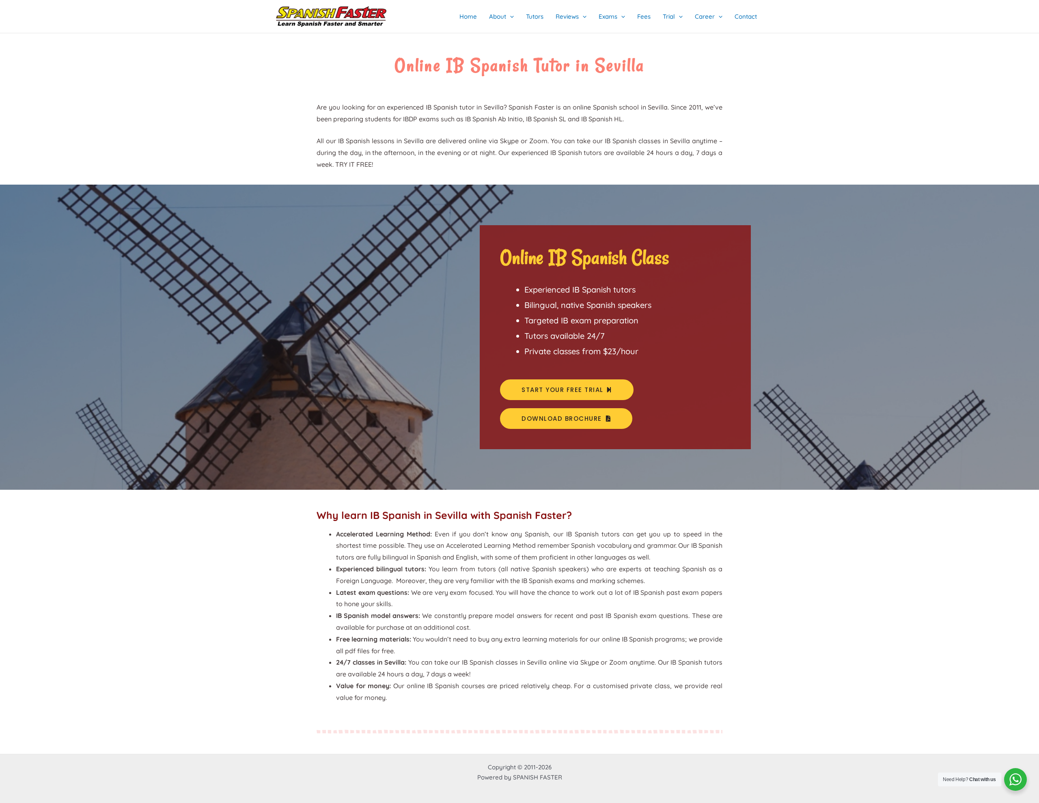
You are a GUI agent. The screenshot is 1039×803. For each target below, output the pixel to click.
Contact (746, 16)
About (497, 16)
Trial (669, 16)
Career (705, 16)
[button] (510, 16)
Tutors (534, 16)
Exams (608, 16)
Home (468, 16)
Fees (644, 16)
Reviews (567, 16)
